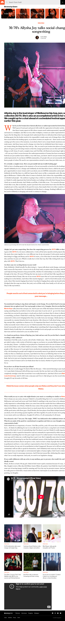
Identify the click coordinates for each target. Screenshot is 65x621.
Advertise (10, 617)
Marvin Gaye (8, 308)
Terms (18, 617)
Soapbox (30, 613)
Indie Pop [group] (8, 13)
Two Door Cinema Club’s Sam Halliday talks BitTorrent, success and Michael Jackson (12, 576)
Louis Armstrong (9, 376)
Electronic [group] (37, 13)
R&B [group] (52, 13)
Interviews (24, 613)
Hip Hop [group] (22, 13)
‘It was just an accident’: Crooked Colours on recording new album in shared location (51, 576)
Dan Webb (44, 36)
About (5, 617)
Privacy (14, 617)
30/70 (54, 249)
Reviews (17, 613)
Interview (41, 23)
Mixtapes (36, 613)
